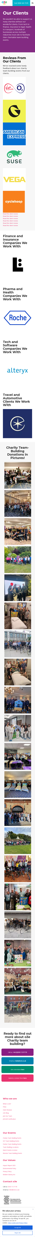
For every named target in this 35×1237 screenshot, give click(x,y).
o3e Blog (6, 1113)
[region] (17, 1222)
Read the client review (10, 214)
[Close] (33, 1209)
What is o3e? (7, 1104)
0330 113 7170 (12, 1187)
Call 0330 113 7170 (21, 3)
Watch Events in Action (10, 1150)
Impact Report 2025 (9, 1165)
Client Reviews (7, 1110)
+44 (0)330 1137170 (20, 1052)
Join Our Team (7, 1116)
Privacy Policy (7, 1171)
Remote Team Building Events (12, 1153)
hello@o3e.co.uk (20, 1061)
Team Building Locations (11, 1147)
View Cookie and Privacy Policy (17, 1223)
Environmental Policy (9, 1168)
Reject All (17, 1233)
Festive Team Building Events (12, 1144)
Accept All (17, 1227)
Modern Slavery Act (9, 1174)
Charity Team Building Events (12, 1138)
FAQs (4, 1107)
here (22, 1069)
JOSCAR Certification (9, 1119)
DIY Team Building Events (11, 1141)
